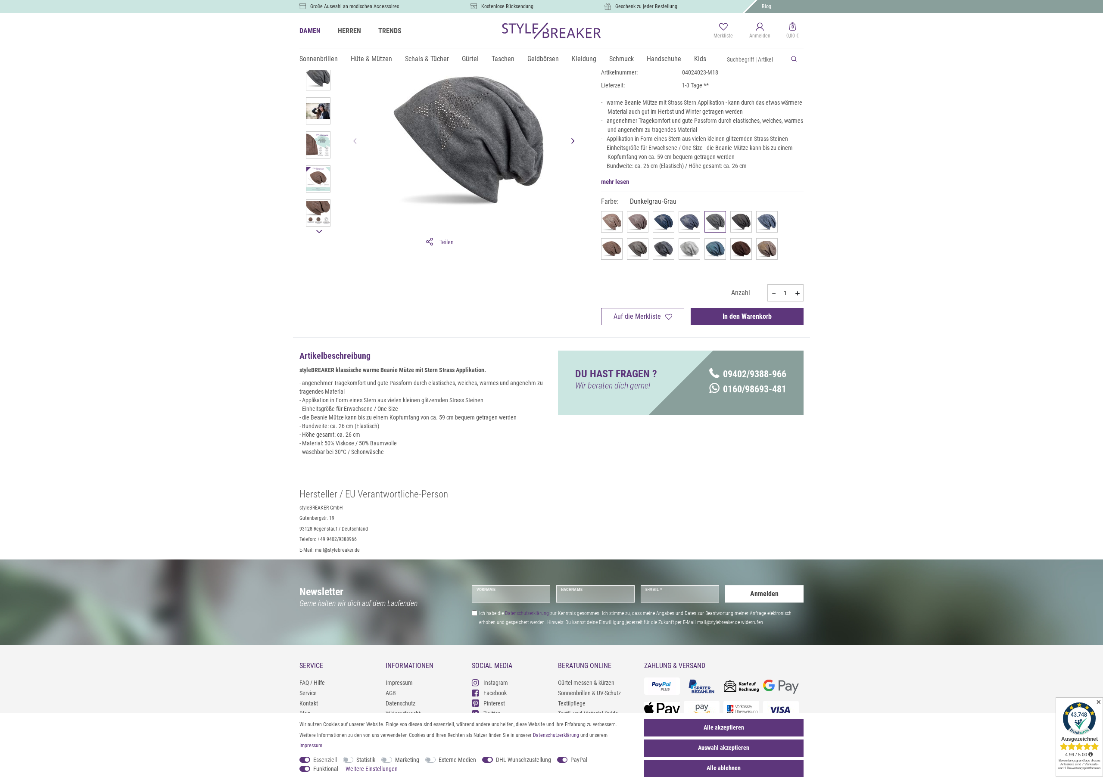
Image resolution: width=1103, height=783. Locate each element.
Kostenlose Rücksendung (507, 6)
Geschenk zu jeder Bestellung (646, 6)
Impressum (399, 682)
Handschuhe (664, 59)
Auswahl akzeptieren (723, 747)
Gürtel (470, 59)
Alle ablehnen (724, 767)
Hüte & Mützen (371, 59)
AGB (391, 693)
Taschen (503, 59)
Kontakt (308, 703)
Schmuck (621, 59)
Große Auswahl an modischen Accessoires (354, 6)
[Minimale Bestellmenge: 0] (773, 293)
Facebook (495, 693)
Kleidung (584, 59)
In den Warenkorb (747, 316)
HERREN (349, 31)
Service (308, 693)
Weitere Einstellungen (372, 768)
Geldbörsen (543, 59)
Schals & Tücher (427, 59)
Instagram (495, 682)
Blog (766, 6)
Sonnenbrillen (318, 59)
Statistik (365, 759)
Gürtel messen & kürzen (586, 682)
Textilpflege (572, 703)
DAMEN (310, 31)
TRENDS (390, 31)
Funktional (325, 768)
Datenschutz (400, 703)
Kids (700, 59)
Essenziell (325, 759)
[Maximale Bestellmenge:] (797, 293)
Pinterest (494, 703)
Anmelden (764, 594)
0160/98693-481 (754, 389)
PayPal (578, 759)
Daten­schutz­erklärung (556, 735)
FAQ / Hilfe (312, 682)
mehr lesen (615, 182)
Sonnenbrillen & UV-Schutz (589, 693)
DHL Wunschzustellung (523, 759)
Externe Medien (457, 759)
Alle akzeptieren (724, 727)
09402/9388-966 (754, 374)
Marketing (407, 759)
